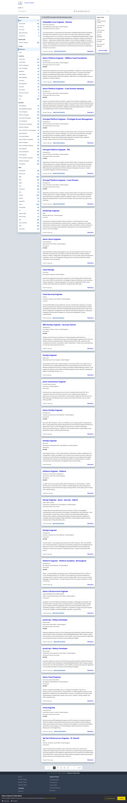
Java (29, 219)
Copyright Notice (54, 780)
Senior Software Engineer (29, 145)
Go (29, 210)
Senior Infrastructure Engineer (29, 130)
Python (29, 195)
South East (29, 59)
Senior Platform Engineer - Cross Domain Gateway (63, 88)
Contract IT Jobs (22, 779)
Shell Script (29, 174)
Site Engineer (29, 106)
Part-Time (29, 29)
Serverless (29, 229)
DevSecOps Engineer (51, 211)
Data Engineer (29, 148)
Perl (29, 192)
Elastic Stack (29, 216)
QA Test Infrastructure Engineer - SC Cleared (61, 738)
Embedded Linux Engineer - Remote (57, 22)
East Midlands (29, 83)
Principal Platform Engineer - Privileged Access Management (68, 119)
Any (29, 20)
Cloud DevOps (48, 270)
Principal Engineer (29, 136)
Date (20, 52)
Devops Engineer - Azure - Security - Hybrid (60, 500)
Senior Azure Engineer (52, 239)
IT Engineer (29, 164)
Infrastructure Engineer (29, 124)
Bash (29, 180)
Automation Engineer (29, 118)
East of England (29, 68)
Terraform (29, 189)
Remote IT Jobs (22, 782)
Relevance (22, 49)
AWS (29, 177)
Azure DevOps (29, 223)
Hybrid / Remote (29, 42)
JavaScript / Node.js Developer (55, 620)
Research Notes (22, 785)
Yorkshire (29, 80)
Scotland (29, 87)
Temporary (29, 36)
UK (29, 99)
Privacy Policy (53, 782)
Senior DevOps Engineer (52, 410)
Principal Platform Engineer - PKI (56, 149)
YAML (29, 183)
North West (29, 74)
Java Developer (29, 133)
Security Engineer (29, 151)
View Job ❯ (90, 51)
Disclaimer (52, 790)
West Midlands (29, 77)
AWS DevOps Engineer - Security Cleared (59, 325)
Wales (29, 96)
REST (29, 226)
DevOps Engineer (29, 127)
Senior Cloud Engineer (52, 677)
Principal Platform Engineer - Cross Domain (60, 180)
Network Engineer (29, 161)
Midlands (29, 71)
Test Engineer (29, 155)
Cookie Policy (53, 785)
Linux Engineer (29, 121)
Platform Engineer (29, 115)
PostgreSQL (29, 207)
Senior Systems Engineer (29, 158)
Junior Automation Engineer (54, 382)
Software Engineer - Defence (54, 471)
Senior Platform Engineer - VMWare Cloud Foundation (65, 58)
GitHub (29, 198)
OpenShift (29, 201)
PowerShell (29, 170)
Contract (29, 26)
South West (29, 62)
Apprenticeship (29, 33)
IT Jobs (20, 777)
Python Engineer (29, 142)
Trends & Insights (29, 3)
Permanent (29, 23)
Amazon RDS (29, 213)
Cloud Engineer (29, 112)
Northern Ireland (29, 93)
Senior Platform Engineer (29, 139)
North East (29, 90)
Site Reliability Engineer (29, 109)
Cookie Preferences (55, 788)
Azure (29, 204)
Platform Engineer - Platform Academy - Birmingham (64, 561)
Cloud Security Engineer (52, 294)
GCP (29, 186)
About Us (20, 791)
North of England (29, 65)
